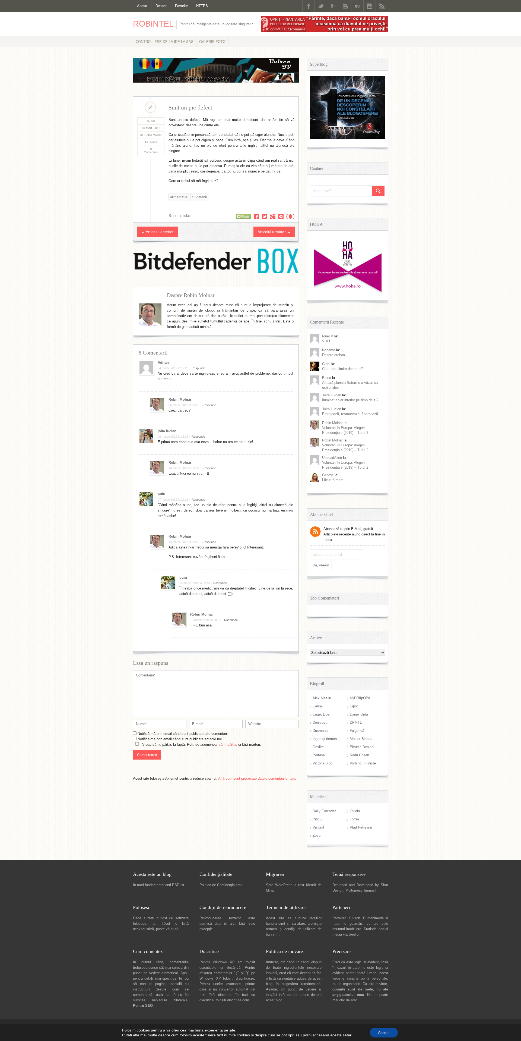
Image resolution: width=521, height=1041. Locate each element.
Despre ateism (333, 355)
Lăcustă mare (333, 480)
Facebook (308, 6)
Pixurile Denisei (362, 747)
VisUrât (318, 827)
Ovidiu (355, 811)
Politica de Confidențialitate (220, 885)
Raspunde (198, 368)
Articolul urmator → (274, 232)
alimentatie (178, 197)
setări (347, 1035)
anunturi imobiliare (346, 929)
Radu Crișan (359, 755)
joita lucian (167, 431)
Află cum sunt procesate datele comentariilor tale (256, 778)
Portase (319, 755)
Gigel (326, 364)
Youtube (345, 6)
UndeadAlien (332, 458)
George (327, 475)
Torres (355, 819)
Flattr (290, 216)
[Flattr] (243, 216)
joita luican (331, 395)
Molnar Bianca (361, 739)
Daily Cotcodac (324, 811)
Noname (328, 350)
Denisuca (320, 722)
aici (232, 923)
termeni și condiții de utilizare (291, 929)
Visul (326, 341)
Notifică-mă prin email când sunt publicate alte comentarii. (183, 734)
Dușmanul (320, 731)
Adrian (163, 362)
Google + (333, 6)
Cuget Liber (322, 714)
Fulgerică (357, 731)
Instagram (370, 6)
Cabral (318, 706)
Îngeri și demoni (325, 739)
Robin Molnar (180, 399)
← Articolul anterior (157, 232)
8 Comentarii (151, 151)
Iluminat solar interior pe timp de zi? (350, 400)
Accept (384, 1032)
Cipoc (354, 706)
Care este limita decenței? (342, 369)
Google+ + (272, 216)
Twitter (321, 6)
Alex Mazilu (322, 698)
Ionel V (327, 336)
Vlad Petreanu (361, 827)
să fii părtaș (228, 744)
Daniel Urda (359, 714)
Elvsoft (354, 918)
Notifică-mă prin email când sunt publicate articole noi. (180, 739)
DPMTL (356, 722)
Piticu (317, 819)
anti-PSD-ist (174, 885)
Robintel (153, 23)
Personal (151, 142)
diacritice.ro (245, 978)
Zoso (316, 835)
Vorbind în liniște (363, 763)
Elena (326, 378)
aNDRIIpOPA (360, 698)
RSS (382, 6)
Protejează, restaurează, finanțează (350, 414)
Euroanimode (373, 918)
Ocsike (318, 747)
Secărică (233, 967)
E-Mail (281, 216)
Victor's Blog (322, 763)
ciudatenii (199, 197)
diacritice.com (238, 1000)
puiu (161, 494)
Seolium (355, 934)
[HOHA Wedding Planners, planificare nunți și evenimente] (348, 291)
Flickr (357, 6)
